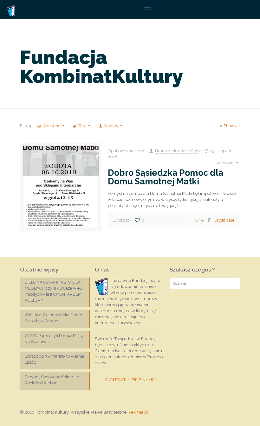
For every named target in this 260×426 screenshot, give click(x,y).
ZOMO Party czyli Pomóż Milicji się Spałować (54, 338)
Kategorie (51, 125)
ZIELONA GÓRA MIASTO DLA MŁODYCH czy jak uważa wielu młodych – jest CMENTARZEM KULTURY (54, 291)
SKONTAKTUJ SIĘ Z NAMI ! (130, 379)
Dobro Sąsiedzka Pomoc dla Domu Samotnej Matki (166, 177)
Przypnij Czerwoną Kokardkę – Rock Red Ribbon (53, 379)
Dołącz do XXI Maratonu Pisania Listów (54, 359)
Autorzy (110, 125)
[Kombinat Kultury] (10, 9)
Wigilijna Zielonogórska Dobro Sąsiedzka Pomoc (53, 318)
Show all (232, 125)
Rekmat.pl (138, 412)
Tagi (82, 125)
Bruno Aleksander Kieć (176, 150)
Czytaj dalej (224, 220)
